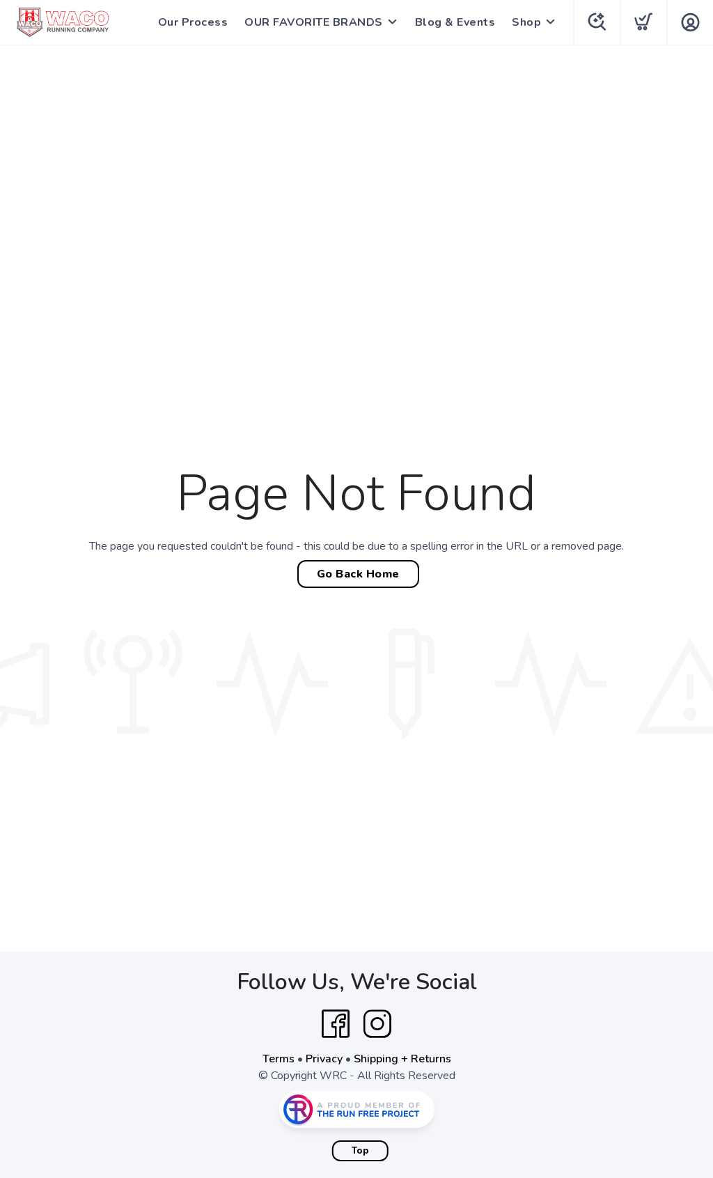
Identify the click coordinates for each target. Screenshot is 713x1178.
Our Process (193, 22)
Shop (526, 22)
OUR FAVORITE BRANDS (313, 22)
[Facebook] (335, 1024)
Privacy (324, 1059)
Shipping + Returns (402, 1059)
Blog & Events (455, 22)
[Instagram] (377, 1024)
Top (360, 1151)
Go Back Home (358, 574)
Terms (279, 1059)
